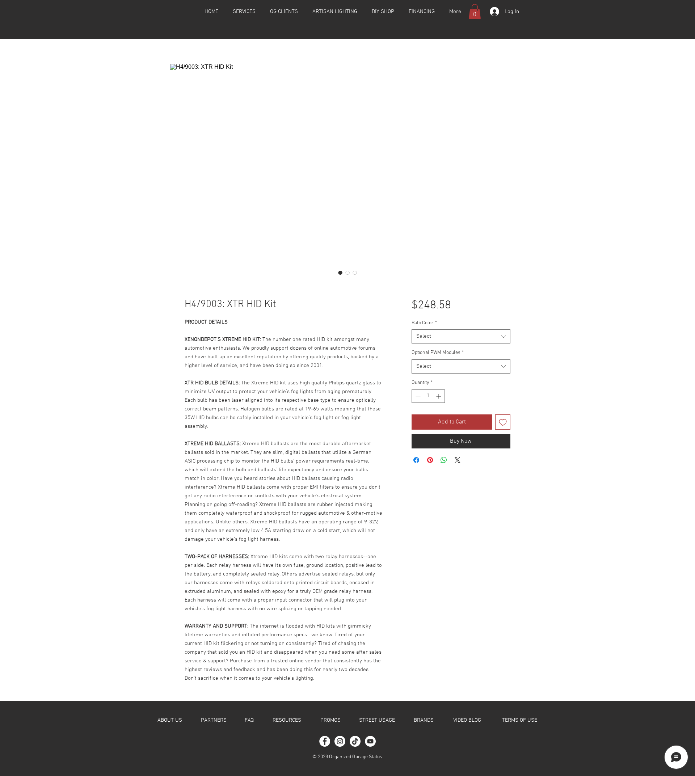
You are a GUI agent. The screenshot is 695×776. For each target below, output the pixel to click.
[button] (474, 11)
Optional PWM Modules (438, 353)
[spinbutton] (428, 396)
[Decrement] (417, 396)
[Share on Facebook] (416, 460)
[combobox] (461, 336)
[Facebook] (324, 741)
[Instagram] (339, 741)
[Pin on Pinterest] (430, 460)
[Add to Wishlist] (502, 422)
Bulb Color (424, 323)
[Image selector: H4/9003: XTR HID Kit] (340, 272)
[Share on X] (457, 460)
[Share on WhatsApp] (443, 460)
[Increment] (439, 396)
